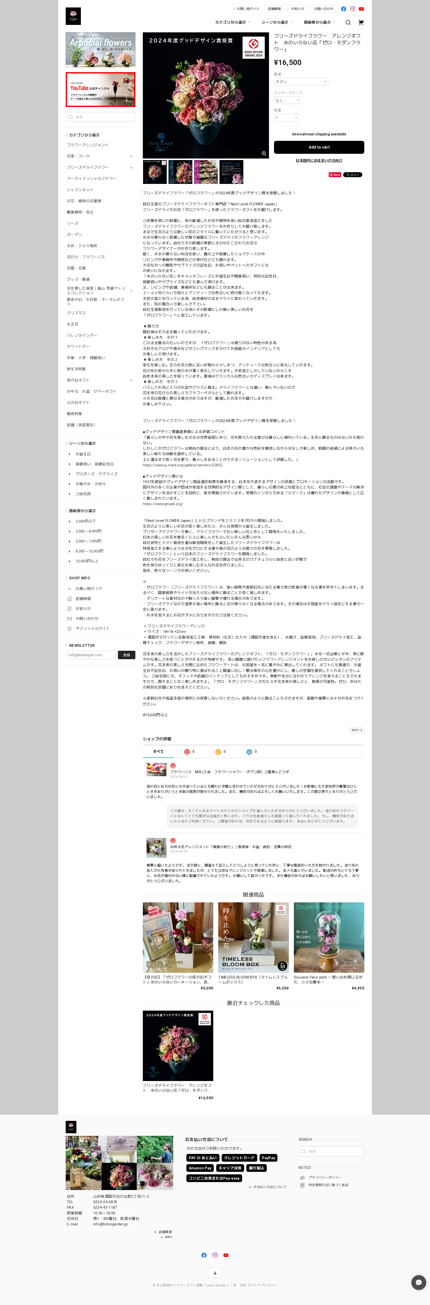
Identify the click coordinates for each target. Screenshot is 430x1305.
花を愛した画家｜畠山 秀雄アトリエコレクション (96, 290)
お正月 (72, 324)
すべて (158, 752)
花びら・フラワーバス (86, 257)
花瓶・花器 (76, 268)
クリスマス (76, 313)
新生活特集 (76, 369)
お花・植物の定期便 (84, 201)
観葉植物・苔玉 (80, 212)
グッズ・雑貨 (78, 279)
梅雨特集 (74, 414)
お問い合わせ (323, 9)
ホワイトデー (78, 347)
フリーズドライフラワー (88, 167)
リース (72, 223)
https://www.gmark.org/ (163, 504)
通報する (357, 730)
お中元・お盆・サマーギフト (91, 391)
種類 (277, 74)
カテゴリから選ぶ (230, 22)
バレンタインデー (82, 335)
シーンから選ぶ (275, 22)
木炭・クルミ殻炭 (82, 246)
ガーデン (74, 235)
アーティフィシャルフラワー (91, 179)
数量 (277, 110)
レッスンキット (80, 190)
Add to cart (319, 147)
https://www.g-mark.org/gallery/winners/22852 (182, 465)
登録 (126, 655)
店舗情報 (274, 9)
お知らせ (297, 9)
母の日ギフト (78, 380)
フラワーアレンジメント (88, 145)
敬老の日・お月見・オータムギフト (95, 302)
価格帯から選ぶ (317, 22)
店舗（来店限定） (82, 425)
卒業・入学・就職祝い (86, 358)
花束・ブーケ (78, 156)
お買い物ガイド (248, 9)
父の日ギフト (78, 403)
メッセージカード (288, 93)
